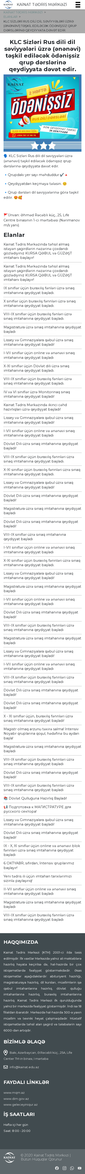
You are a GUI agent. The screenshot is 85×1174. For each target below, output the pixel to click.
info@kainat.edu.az (24, 1067)
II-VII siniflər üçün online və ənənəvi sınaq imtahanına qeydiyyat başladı (40, 891)
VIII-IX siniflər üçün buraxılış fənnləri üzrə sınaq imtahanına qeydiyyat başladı (39, 627)
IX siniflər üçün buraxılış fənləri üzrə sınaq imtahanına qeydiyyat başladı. (39, 290)
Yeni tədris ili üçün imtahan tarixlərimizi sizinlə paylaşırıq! (38, 878)
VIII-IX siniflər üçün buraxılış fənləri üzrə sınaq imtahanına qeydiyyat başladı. (38, 316)
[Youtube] (79, 1168)
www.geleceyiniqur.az (21, 1104)
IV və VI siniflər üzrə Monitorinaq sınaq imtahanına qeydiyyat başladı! (37, 394)
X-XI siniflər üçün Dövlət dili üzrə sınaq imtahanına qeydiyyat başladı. (36, 368)
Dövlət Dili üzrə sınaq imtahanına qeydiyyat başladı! (41, 446)
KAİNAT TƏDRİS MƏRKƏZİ (42, 4)
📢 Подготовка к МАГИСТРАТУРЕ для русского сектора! (37, 809)
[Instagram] (64, 1168)
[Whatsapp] (72, 1168)
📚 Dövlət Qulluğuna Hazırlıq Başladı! (35, 798)
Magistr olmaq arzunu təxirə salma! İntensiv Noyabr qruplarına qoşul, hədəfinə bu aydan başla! (41, 733)
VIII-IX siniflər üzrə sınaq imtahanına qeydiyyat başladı (35, 536)
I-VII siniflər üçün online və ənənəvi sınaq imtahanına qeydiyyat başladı (39, 355)
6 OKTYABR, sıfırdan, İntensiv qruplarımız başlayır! (39, 865)
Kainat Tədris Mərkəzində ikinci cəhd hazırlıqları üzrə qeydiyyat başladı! (35, 407)
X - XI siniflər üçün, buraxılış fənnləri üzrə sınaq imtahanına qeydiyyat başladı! (38, 718)
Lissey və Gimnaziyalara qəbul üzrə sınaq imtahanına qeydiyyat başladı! (38, 342)
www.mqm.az (14, 1092)
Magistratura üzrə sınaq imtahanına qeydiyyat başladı (42, 329)
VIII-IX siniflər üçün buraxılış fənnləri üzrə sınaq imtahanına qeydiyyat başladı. (39, 459)
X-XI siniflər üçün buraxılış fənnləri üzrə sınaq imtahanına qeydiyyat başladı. (42, 472)
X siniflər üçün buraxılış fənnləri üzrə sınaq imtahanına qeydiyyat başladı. (40, 303)
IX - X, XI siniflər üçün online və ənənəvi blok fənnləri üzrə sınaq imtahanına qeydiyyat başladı (42, 850)
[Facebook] (57, 1168)
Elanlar (10, 16)
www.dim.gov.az (16, 1099)
